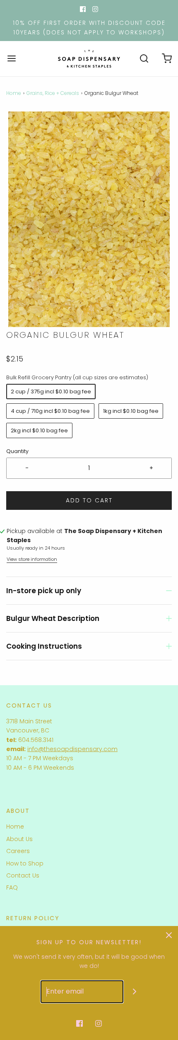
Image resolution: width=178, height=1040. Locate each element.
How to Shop (24, 863)
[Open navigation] (11, 58)
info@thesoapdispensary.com (72, 749)
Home (13, 93)
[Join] (134, 991)
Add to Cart (89, 500)
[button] (89, 219)
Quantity (17, 451)
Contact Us (22, 875)
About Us (19, 839)
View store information (32, 559)
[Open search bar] (143, 58)
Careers (18, 851)
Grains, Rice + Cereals (52, 93)
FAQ (12, 887)
